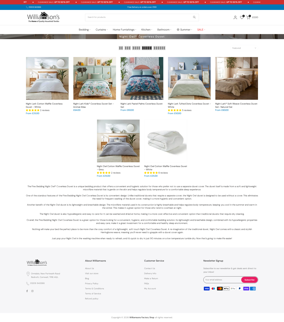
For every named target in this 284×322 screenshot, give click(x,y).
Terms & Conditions (94, 288)
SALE (200, 29)
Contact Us (149, 268)
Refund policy (91, 298)
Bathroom (163, 29)
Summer (185, 29)
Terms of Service (93, 293)
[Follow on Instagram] (32, 291)
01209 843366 (35, 7)
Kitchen (145, 29)
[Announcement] (48, 2)
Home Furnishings (123, 29)
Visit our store (92, 273)
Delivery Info (150, 273)
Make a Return (151, 278)
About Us (89, 268)
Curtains (101, 29)
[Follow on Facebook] (27, 291)
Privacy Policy (91, 283)
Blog (87, 278)
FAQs (146, 283)
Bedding (84, 29)
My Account (150, 288)
